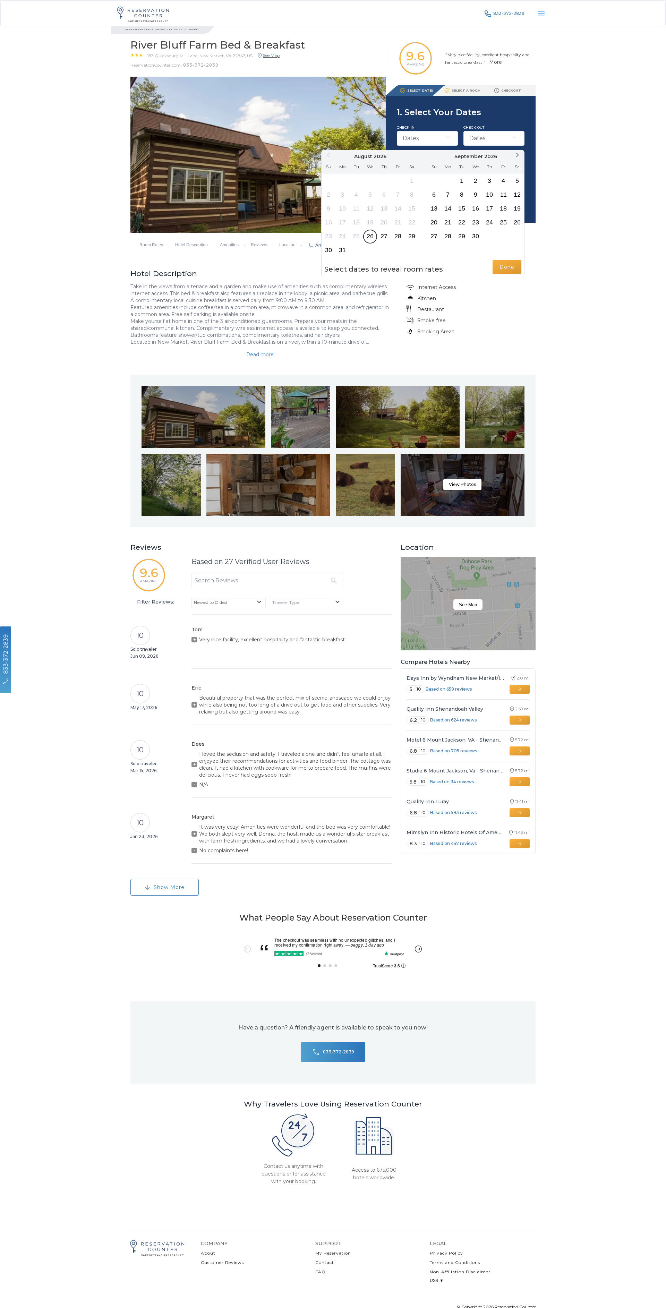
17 (342, 222)
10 (342, 208)
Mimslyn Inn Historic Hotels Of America (454, 832)
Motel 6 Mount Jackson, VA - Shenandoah (455, 740)
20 (384, 222)
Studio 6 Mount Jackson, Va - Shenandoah (455, 771)
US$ (437, 1280)
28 (397, 236)
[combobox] (228, 602)
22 (411, 222)
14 (397, 208)
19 (370, 222)
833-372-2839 (508, 13)
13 (384, 208)
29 (411, 236)
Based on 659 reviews (449, 689)
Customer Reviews (222, 1262)
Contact (324, 1262)
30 (328, 250)
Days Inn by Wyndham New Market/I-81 (456, 678)
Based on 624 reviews (453, 720)
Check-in (406, 127)
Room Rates (151, 244)
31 (342, 250)
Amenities (229, 244)
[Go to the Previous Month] (328, 155)
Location (287, 244)
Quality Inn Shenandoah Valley (445, 709)
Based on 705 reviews (453, 750)
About (208, 1253)
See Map (468, 604)
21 (397, 222)
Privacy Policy (446, 1253)
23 (328, 236)
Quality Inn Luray (428, 801)
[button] (200, 55)
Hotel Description (191, 244)
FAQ (320, 1271)
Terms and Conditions (455, 1262)
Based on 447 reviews (453, 843)
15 (411, 208)
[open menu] (541, 13)
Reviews (259, 244)
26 (370, 236)
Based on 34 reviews (452, 781)
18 (356, 222)
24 (342, 236)
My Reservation (333, 1253)
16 (328, 222)
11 (356, 208)
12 (370, 208)
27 (384, 236)
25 (356, 236)
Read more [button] (260, 354)
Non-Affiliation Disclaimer (460, 1271)
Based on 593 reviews (453, 812)
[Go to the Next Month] (517, 155)
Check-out (473, 127)
